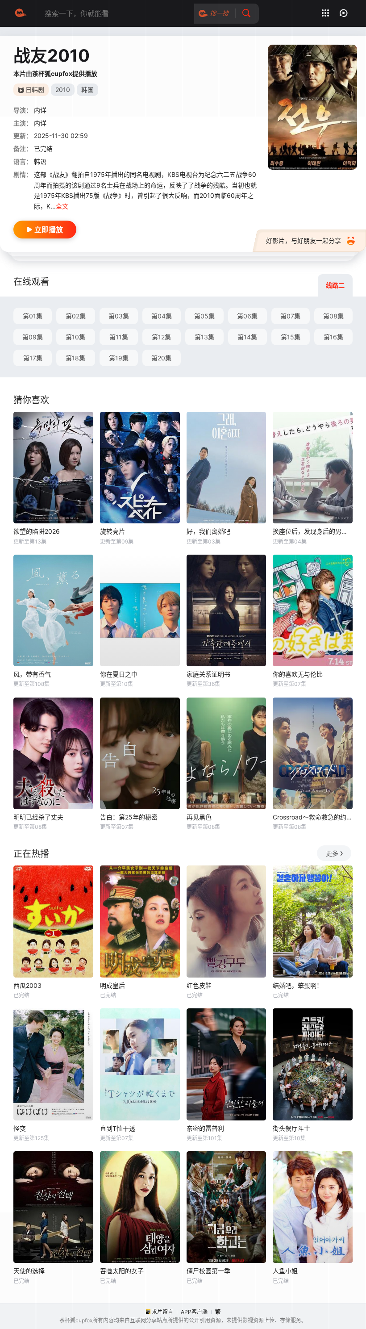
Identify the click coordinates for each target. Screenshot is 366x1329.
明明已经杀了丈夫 (38, 817)
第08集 (333, 316)
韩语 (40, 161)
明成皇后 (112, 985)
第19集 (119, 358)
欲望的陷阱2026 (36, 531)
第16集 (333, 337)
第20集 (161, 358)
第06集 (247, 316)
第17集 (32, 358)
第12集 (161, 337)
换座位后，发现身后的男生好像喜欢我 (313, 531)
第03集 (118, 316)
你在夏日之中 (118, 674)
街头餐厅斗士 (291, 1128)
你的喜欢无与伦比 (298, 674)
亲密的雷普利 (205, 1128)
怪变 (19, 1128)
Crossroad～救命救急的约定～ (313, 817)
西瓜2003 (27, 985)
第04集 (161, 316)
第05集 (204, 316)
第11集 (118, 337)
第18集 (75, 358)
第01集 (32, 316)
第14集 (247, 337)
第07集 (290, 316)
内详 (40, 123)
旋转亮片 (112, 531)
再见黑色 (199, 817)
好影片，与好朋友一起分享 (303, 240)
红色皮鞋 (199, 985)
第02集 (76, 316)
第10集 (75, 337)
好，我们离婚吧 (208, 531)
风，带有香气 (32, 674)
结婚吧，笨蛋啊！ (298, 985)
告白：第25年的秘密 (129, 817)
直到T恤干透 (117, 1128)
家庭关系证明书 (208, 674)
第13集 (204, 337)
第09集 (32, 337)
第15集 (290, 337)
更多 (332, 853)
